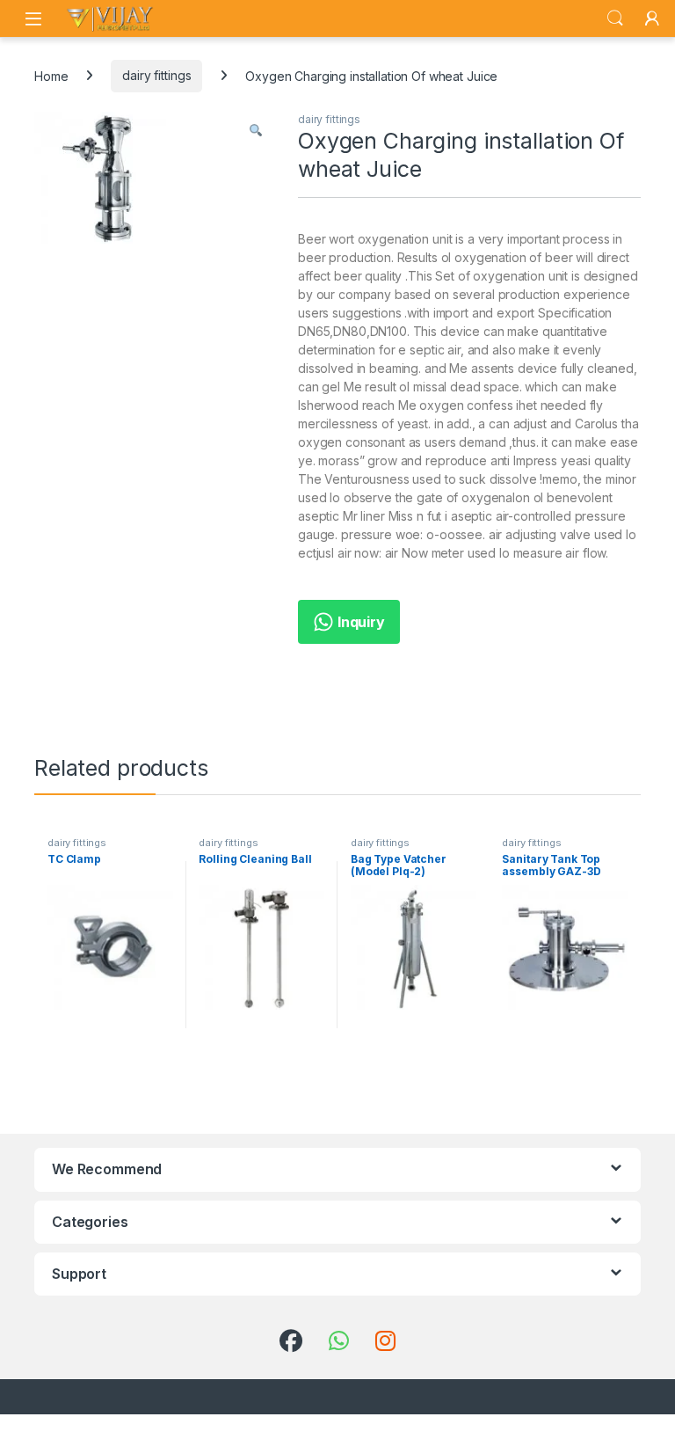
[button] (256, 131)
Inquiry (359, 622)
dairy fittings (156, 75)
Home (51, 75)
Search (615, 18)
